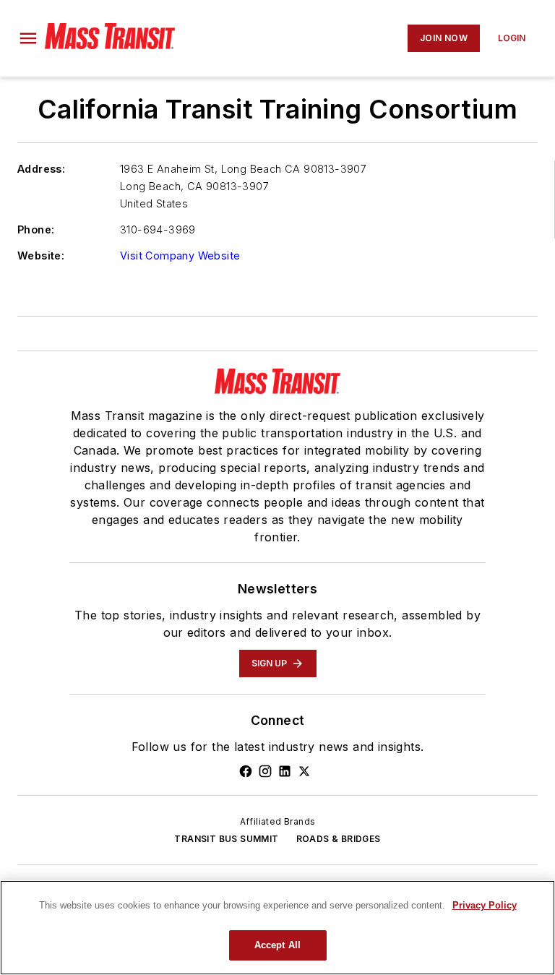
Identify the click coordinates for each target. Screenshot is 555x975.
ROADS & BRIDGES (338, 838)
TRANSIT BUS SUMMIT (226, 838)
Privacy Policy (484, 905)
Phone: (35, 229)
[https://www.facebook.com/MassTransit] (245, 771)
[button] (28, 38)
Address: (41, 169)
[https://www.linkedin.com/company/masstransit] (285, 771)
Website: (40, 255)
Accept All (277, 945)
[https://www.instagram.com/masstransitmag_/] (265, 771)
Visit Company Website (180, 255)
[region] (277, 927)
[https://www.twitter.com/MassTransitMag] (304, 771)
